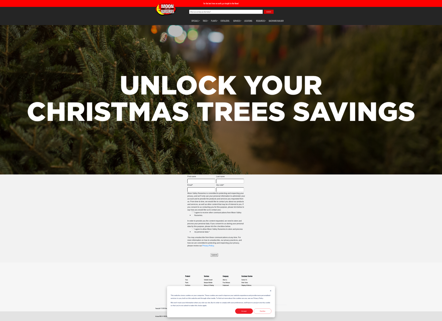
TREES (205, 20)
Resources (260, 20)
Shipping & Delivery (246, 285)
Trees (186, 280)
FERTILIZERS (225, 20)
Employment (226, 285)
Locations (248, 20)
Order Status (244, 282)
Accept (244, 311)
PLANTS (214, 20)
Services (236, 20)
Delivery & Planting (209, 285)
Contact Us (244, 280)
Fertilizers (187, 285)
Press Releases (226, 282)
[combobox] (226, 12)
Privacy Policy (208, 246)
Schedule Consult (208, 280)
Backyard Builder (276, 20)
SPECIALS (194, 20)
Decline (262, 311)
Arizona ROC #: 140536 (161, 316)
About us (225, 280)
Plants (186, 282)
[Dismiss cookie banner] (270, 291)
